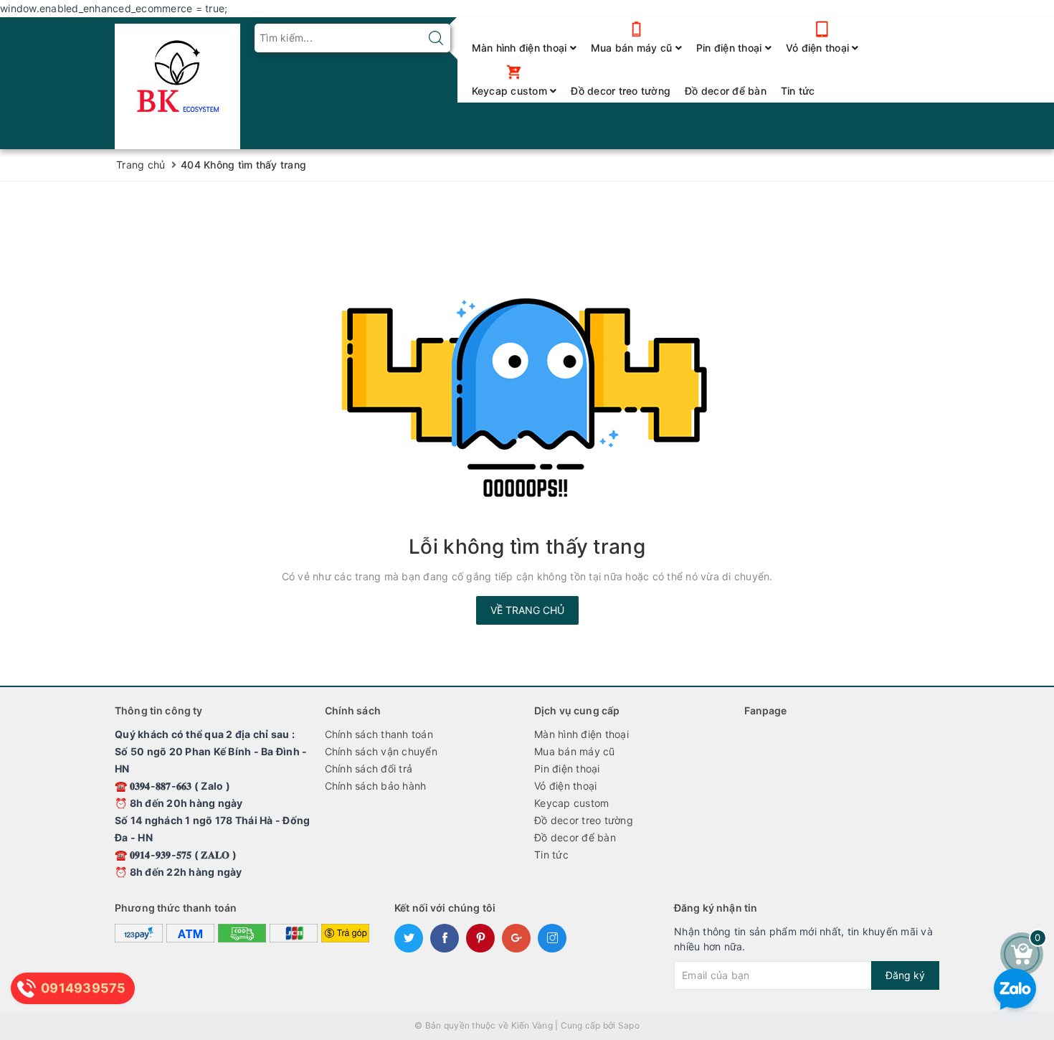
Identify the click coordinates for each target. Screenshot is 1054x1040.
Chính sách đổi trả (369, 768)
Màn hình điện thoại (521, 48)
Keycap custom (511, 91)
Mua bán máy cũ (633, 48)
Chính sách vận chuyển (381, 751)
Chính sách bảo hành (376, 786)
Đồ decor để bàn (725, 91)
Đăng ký (905, 975)
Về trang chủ (527, 610)
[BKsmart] (177, 82)
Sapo (629, 1025)
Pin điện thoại (730, 48)
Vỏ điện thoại (819, 48)
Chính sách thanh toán (379, 734)
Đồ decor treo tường (620, 91)
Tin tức (798, 91)
